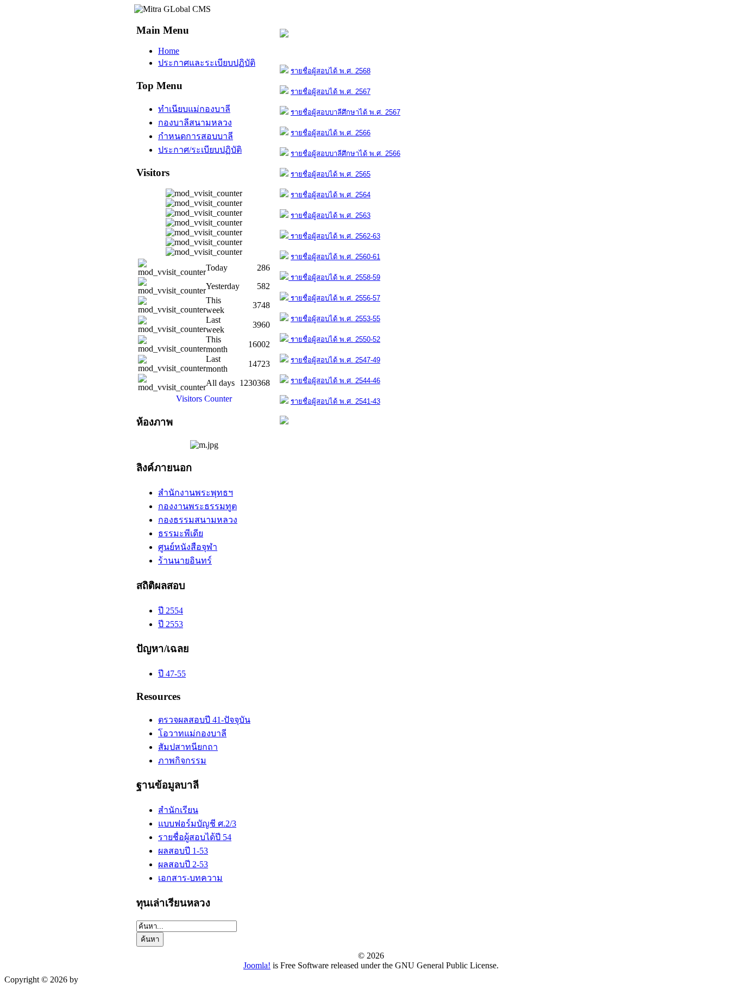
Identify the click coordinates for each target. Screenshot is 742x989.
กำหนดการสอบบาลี (195, 136)
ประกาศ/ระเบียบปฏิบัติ (200, 149)
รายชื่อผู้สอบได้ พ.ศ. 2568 (330, 71)
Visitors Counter (204, 398)
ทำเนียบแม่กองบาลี (194, 109)
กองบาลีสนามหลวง (195, 122)
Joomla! (257, 965)
